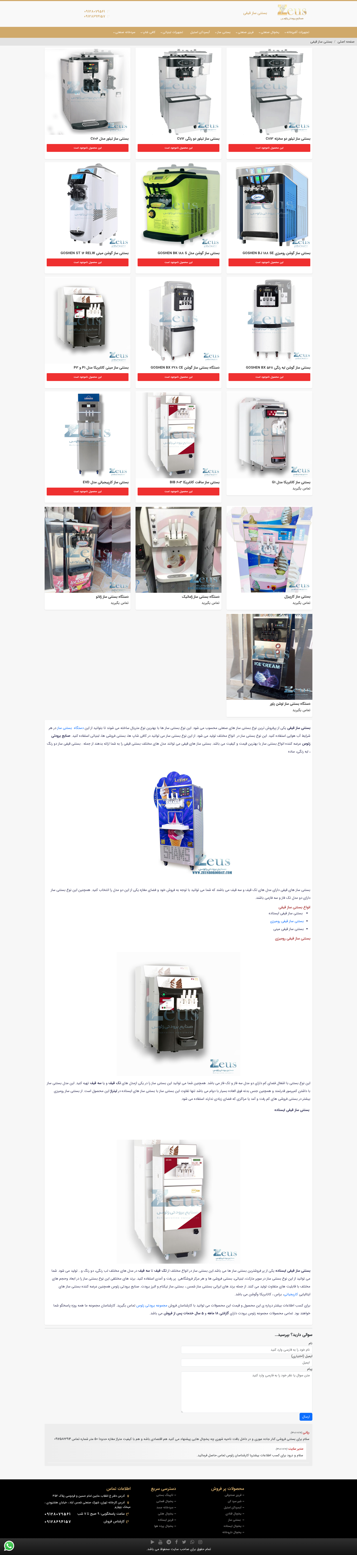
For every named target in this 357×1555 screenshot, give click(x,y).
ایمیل (308, 1356)
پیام (309, 1369)
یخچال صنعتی (270, 32)
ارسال (306, 1416)
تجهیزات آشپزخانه (298, 32)
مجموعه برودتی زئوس (151, 1305)
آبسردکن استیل (200, 32)
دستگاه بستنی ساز (71, 728)
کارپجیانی (291, 1294)
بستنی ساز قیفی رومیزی (287, 921)
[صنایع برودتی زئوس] (292, 12)
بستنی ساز (224, 32)
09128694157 (94, 16)
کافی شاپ (149, 32)
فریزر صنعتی (245, 32)
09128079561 (94, 11)
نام (310, 1343)
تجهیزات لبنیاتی (173, 32)
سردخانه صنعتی (125, 32)
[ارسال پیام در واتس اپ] (11, 1546)
